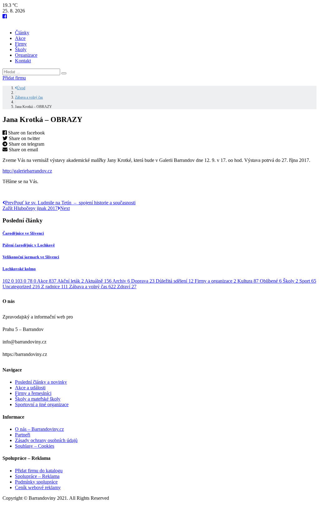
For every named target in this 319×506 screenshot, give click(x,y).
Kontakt (23, 60)
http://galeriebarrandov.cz (27, 170)
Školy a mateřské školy (37, 398)
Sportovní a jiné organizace (42, 404)
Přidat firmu (14, 77)
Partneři (22, 434)
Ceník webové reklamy (38, 487)
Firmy (21, 43)
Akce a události (30, 387)
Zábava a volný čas (29, 97)
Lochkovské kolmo (19, 268)
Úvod (21, 88)
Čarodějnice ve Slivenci (23, 233)
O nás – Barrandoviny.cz (39, 429)
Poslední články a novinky (41, 382)
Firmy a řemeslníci (33, 393)
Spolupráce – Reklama (37, 476)
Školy (20, 49)
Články (22, 32)
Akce (20, 38)
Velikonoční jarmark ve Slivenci (30, 257)
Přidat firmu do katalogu (39, 470)
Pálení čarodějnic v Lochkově (28, 245)
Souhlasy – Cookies (34, 446)
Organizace (26, 55)
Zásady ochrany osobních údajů (46, 440)
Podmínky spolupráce (36, 481)
